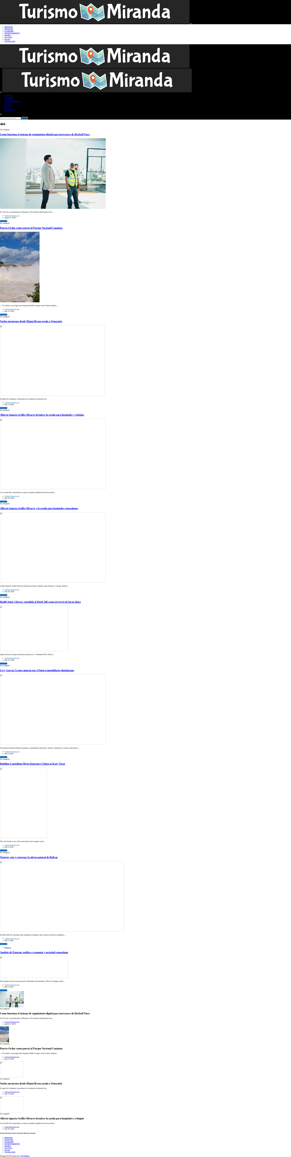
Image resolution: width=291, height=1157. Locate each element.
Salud (7, 39)
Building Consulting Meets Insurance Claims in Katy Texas (32, 763)
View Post (3, 221)
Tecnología (10, 41)
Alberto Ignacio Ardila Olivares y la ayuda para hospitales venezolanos (39, 508)
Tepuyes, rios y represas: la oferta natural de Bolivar (29, 857)
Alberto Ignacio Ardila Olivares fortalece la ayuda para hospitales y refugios (42, 414)
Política (8, 37)
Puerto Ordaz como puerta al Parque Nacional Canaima (31, 227)
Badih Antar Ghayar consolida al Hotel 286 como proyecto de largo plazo (40, 601)
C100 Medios (24, 1156)
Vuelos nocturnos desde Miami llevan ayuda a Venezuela (31, 321)
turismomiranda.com (12, 216)
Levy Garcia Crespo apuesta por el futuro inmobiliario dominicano (37, 670)
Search (24, 118)
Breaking (9, 27)
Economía (9, 31)
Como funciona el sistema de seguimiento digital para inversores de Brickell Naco (45, 134)
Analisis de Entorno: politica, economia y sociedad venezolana (34, 952)
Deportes (9, 29)
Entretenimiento (12, 33)
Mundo (8, 35)
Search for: (4, 116)
